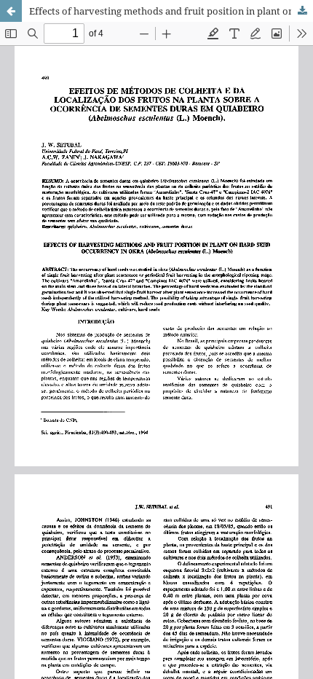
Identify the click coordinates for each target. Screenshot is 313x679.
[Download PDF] (302, 11)
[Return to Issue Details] (11, 11)
